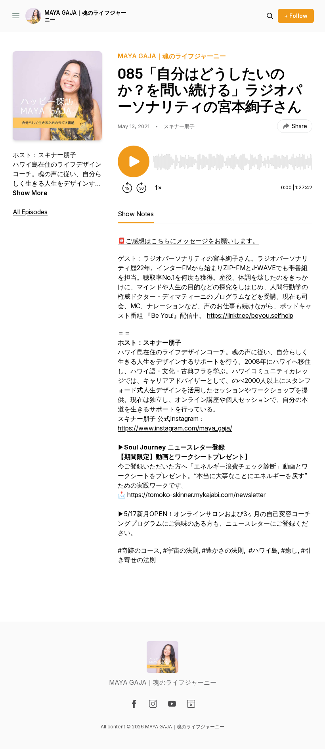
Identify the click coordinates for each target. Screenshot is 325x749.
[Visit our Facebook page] (134, 704)
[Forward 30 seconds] (141, 187)
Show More (30, 193)
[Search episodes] (270, 16)
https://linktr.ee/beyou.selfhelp (250, 315)
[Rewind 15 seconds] (127, 187)
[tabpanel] (215, 413)
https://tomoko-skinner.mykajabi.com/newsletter (196, 495)
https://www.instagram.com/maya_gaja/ (175, 428)
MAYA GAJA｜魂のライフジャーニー (85, 16)
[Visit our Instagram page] (153, 704)
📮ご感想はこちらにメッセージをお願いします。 (188, 241)
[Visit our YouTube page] (172, 704)
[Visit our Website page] (191, 704)
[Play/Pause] (133, 161)
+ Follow (296, 15)
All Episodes (30, 212)
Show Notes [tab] (136, 214)
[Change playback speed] (158, 187)
